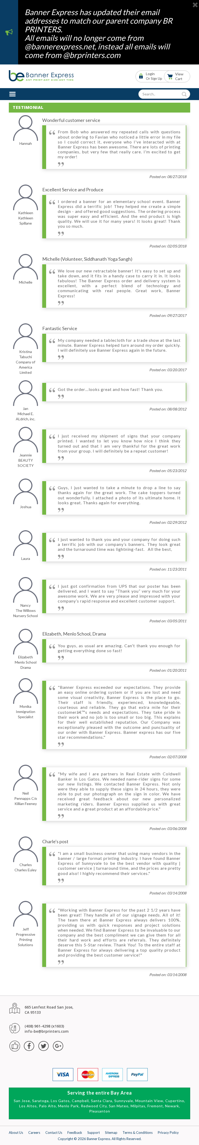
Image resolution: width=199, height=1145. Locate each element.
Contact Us (53, 1132)
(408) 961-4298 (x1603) (44, 1026)
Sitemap (111, 1132)
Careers (34, 1132)
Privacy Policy (168, 1132)
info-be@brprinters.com (47, 1031)
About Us (16, 1132)
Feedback (74, 1132)
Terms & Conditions (138, 1132)
